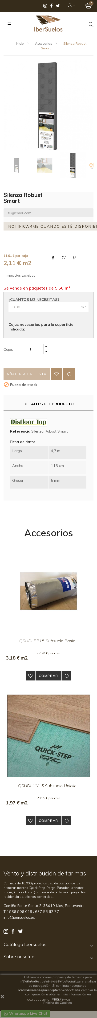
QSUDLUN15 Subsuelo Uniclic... (48, 785)
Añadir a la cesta (27, 374)
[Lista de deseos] (56, 374)
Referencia (20, 431)
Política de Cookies (57, 1003)
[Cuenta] (71, 6)
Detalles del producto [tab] (49, 404)
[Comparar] (69, 374)
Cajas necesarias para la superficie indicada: (40, 326)
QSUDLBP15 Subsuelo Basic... (48, 641)
